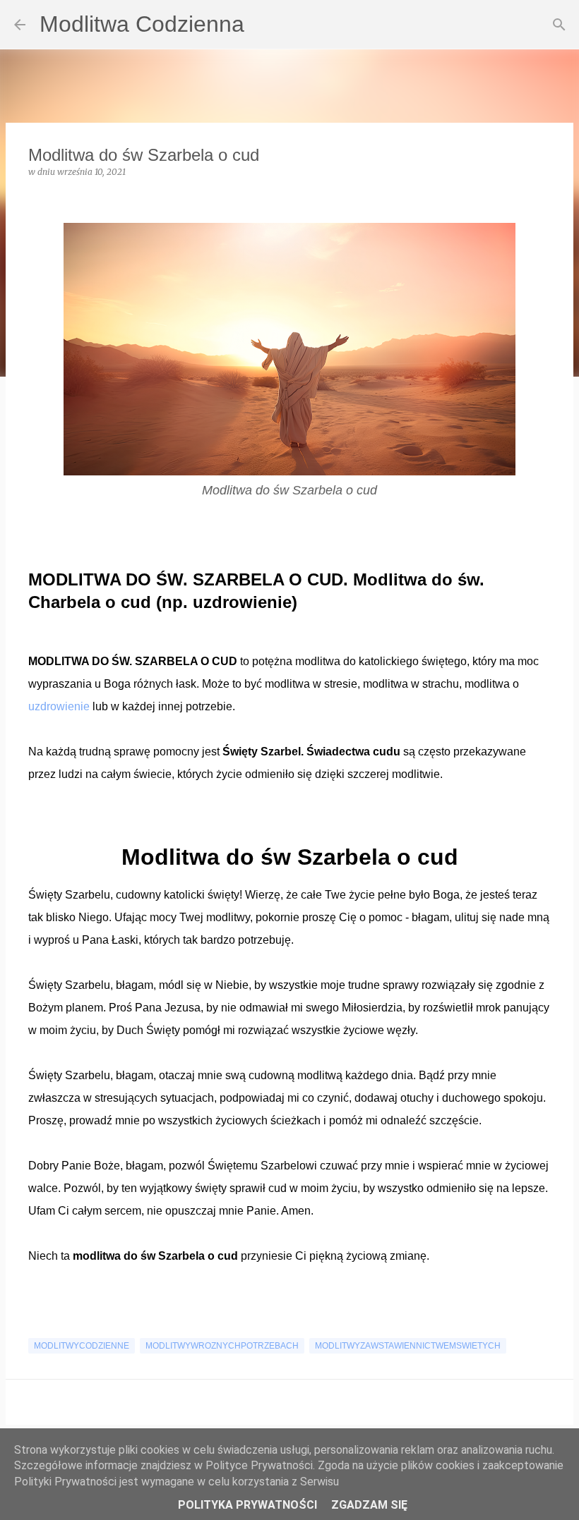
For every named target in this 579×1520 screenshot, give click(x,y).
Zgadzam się (369, 1505)
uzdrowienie (60, 706)
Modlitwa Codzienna (142, 24)
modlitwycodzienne (81, 1346)
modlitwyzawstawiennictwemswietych (408, 1346)
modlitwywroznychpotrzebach (222, 1346)
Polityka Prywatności (247, 1505)
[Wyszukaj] (559, 25)
